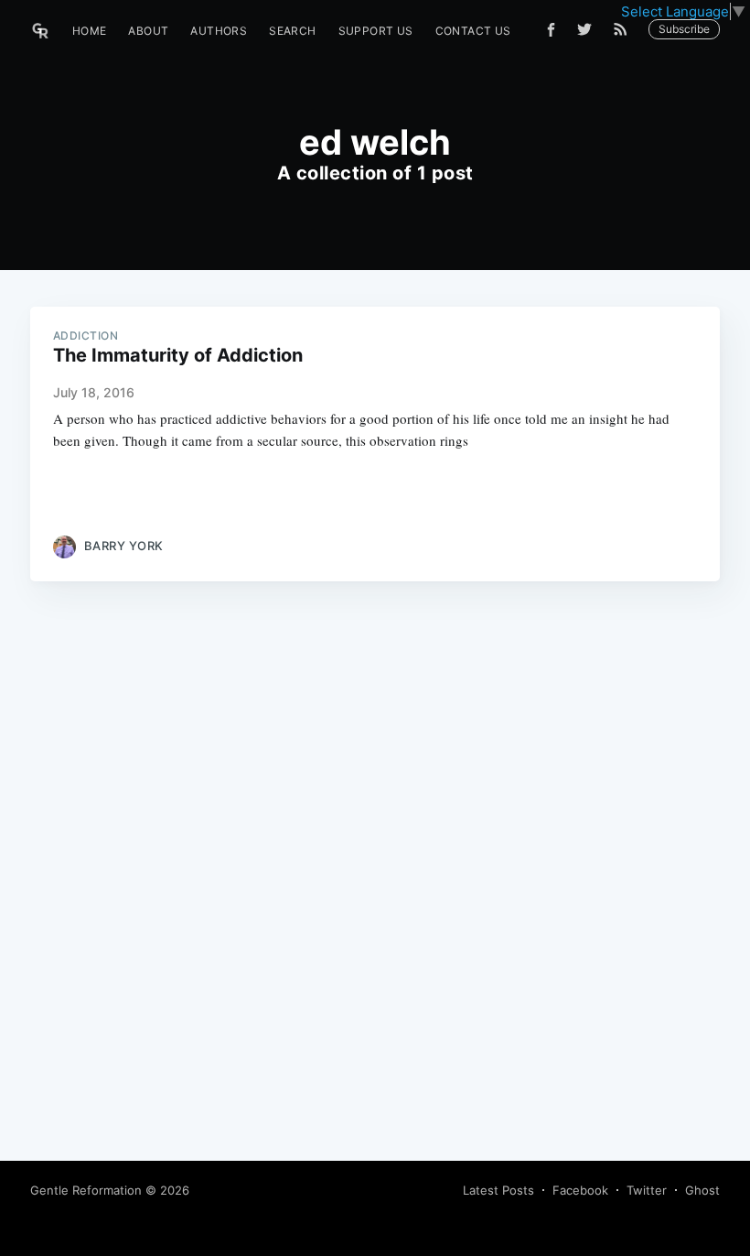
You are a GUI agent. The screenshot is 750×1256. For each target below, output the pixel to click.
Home (89, 31)
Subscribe (684, 29)
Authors (218, 31)
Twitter (647, 1190)
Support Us (375, 31)
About (148, 31)
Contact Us (473, 31)
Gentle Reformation (86, 1190)
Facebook (580, 1190)
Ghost (702, 1190)
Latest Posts (498, 1190)
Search (292, 31)
